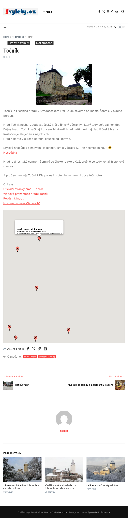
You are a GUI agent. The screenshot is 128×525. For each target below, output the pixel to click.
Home (6, 36)
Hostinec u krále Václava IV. (21, 203)
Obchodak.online (59, 512)
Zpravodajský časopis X (99, 512)
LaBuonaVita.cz (43, 512)
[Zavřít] (60, 224)
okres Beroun (30, 356)
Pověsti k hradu (13, 198)
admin (64, 430)
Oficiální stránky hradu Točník (23, 189)
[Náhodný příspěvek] (115, 26)
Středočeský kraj (47, 356)
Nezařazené (18, 36)
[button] (39, 239)
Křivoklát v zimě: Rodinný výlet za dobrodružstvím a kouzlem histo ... (60, 486)
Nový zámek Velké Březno (29, 229)
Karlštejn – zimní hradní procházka (102, 485)
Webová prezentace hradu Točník (25, 194)
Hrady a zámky (19, 43)
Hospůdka (10, 152)
